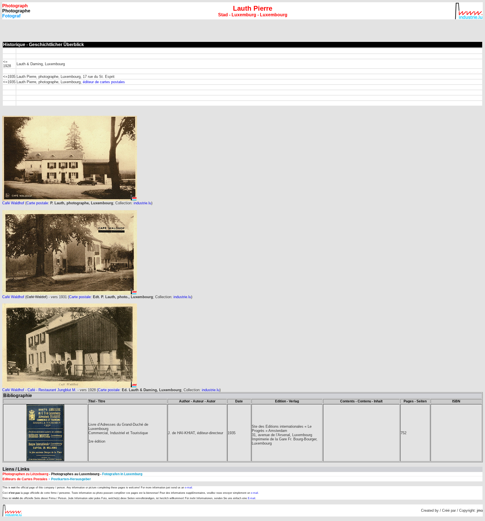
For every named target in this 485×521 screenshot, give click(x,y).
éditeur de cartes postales (104, 82)
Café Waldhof (13, 203)
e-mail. (189, 487)
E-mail (251, 498)
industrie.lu (142, 203)
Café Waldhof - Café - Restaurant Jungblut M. (39, 390)
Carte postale (37, 203)
